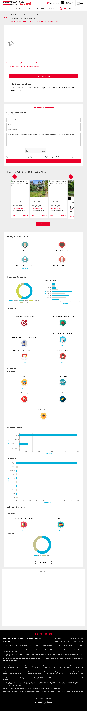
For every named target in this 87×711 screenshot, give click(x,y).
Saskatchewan (38, 645)
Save (14, 215)
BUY (17, 8)
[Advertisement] (43, 598)
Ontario (11, 645)
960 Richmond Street (56, 208)
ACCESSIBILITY (80, 641)
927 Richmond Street (37, 208)
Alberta (19, 645)
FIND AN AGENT (40, 8)
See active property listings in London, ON (21, 63)
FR (70, 8)
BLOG (65, 638)
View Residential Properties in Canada (11, 663)
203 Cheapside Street (18, 208)
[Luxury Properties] (68, 3)
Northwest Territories (67, 645)
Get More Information (43, 76)
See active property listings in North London (22, 67)
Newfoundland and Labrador (56, 645)
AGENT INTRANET (59, 641)
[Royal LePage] (17, 3)
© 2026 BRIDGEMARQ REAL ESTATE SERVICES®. (18, 639)
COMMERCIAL (80, 638)
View (24, 215)
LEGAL (65, 641)
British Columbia (25, 645)
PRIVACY (69, 641)
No (8, 114)
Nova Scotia (75, 645)
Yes (14, 114)
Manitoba (32, 645)
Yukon (11, 647)
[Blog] (80, 3)
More (50, 8)
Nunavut (15, 647)
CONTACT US (53, 638)
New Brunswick (45, 645)
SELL (27, 8)
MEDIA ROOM (60, 638)
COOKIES (74, 641)
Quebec (15, 645)
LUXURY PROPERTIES (71, 638)
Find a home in (6, 645)
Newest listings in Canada (26, 663)
